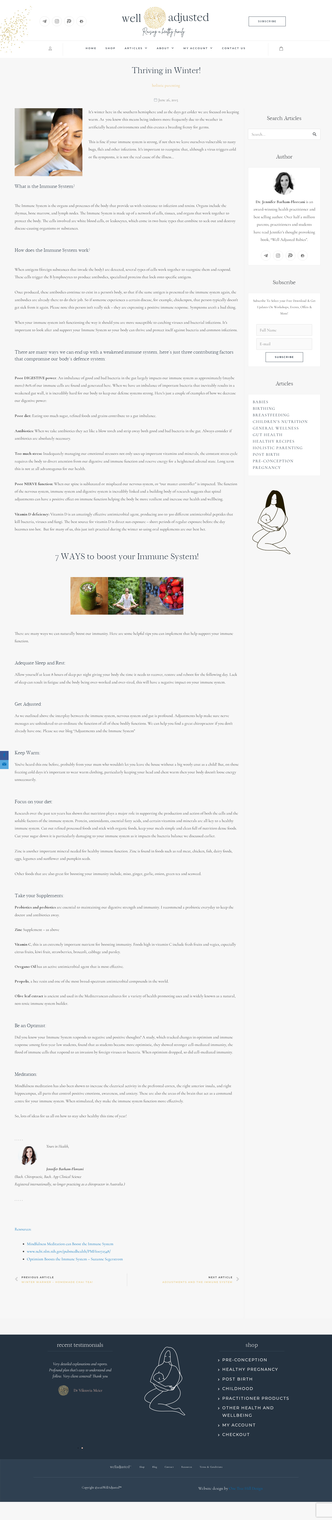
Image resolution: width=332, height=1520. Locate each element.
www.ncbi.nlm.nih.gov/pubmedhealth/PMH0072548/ (69, 1251)
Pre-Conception (273, 460)
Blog (154, 1466)
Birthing (264, 408)
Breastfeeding (271, 414)
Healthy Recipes (274, 441)
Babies (261, 401)
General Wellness (276, 428)
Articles (134, 48)
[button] (267, 21)
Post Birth (266, 454)
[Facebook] (4, 755)
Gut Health (268, 434)
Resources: (23, 1229)
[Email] (4, 764)
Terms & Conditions (211, 1466)
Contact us (234, 48)
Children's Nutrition (280, 421)
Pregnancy (267, 467)
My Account (195, 48)
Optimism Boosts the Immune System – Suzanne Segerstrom (75, 1258)
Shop (110, 48)
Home (91, 48)
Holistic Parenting (166, 85)
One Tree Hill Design (246, 1488)
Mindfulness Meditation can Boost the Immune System (70, 1243)
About (163, 48)
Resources (186, 1466)
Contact (169, 1466)
